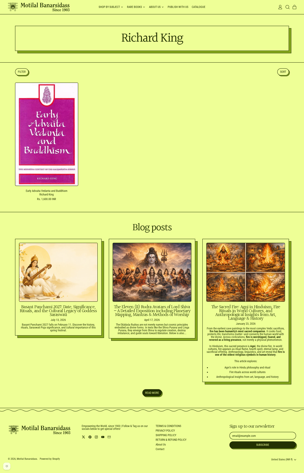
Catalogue (198, 7)
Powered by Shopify (50, 458)
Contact (160, 449)
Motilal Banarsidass (27, 458)
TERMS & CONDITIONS (168, 426)
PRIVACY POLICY (165, 430)
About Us (161, 444)
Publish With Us (178, 7)
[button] (287, 7)
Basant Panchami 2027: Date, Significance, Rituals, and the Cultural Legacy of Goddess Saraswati (58, 310)
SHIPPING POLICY (166, 435)
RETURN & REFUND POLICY (171, 439)
